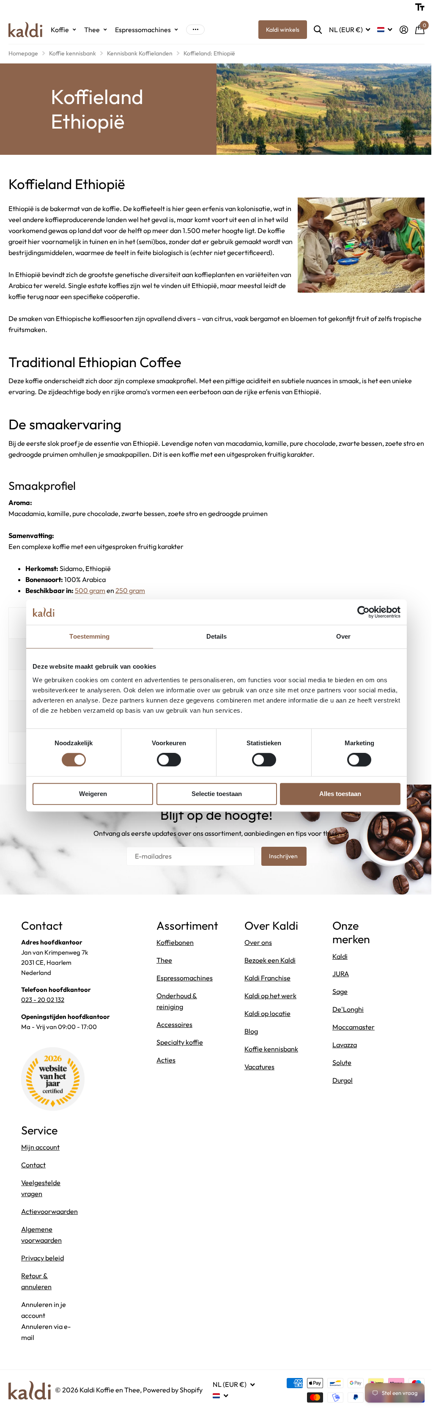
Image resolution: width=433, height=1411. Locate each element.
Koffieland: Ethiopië (209, 53)
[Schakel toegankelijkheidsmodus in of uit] (413, 7)
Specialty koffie (179, 1042)
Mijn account (40, 1147)
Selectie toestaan (213, 793)
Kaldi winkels (276, 29)
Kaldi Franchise (266, 991)
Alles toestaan (337, 793)
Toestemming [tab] (86, 636)
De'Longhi (346, 1009)
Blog (250, 1044)
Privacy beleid (42, 1258)
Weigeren (90, 793)
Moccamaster (351, 1027)
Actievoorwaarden (49, 1211)
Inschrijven (281, 856)
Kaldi (337, 956)
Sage (337, 991)
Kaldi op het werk (269, 1009)
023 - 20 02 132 (42, 1000)
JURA (338, 973)
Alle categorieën (63, 29)
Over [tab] (340, 636)
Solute (339, 1062)
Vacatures (258, 1091)
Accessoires (174, 1024)
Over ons (257, 956)
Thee (164, 960)
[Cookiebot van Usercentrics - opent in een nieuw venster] (360, 612)
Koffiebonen (175, 942)
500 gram (90, 590)
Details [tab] (213, 636)
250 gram (130, 590)
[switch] (165, 759)
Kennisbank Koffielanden (140, 53)
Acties (165, 1060)
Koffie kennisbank (72, 53)
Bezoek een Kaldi (268, 973)
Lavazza (342, 1044)
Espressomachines (184, 978)
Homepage (23, 53)
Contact (33, 1165)
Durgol (340, 1080)
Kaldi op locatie (266, 1027)
